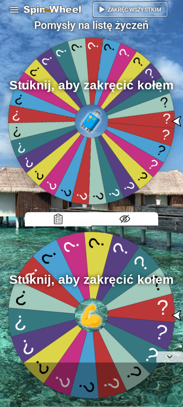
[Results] (58, 219)
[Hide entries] (125, 219)
